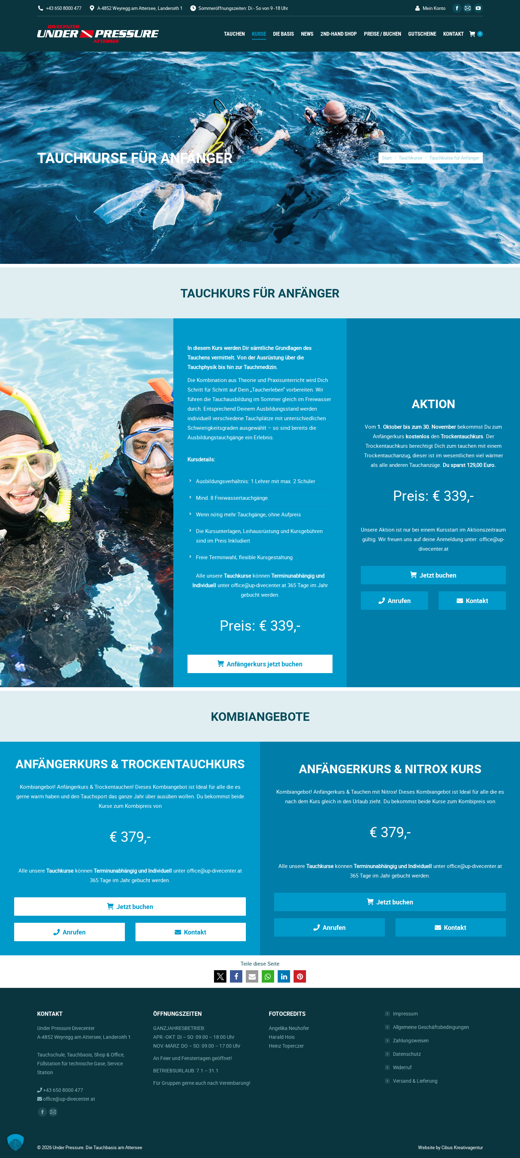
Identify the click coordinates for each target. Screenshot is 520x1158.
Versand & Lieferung (415, 1080)
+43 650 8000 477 (63, 8)
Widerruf (402, 1067)
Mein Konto (434, 8)
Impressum (405, 1013)
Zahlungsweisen (411, 1040)
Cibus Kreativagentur (462, 1147)
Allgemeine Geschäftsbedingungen (431, 1027)
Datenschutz (407, 1053)
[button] (220, 976)
